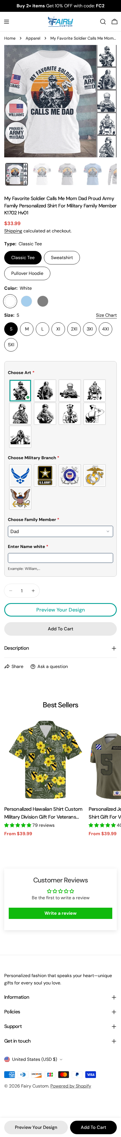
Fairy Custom (34, 1086)
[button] (60, 374)
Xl (58, 329)
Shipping (13, 231)
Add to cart (93, 1127)
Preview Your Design (60, 609)
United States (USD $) (34, 1059)
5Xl (11, 345)
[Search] (103, 21)
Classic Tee (23, 258)
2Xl (74, 329)
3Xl (90, 329)
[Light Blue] (26, 301)
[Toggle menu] (6, 21)
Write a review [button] (60, 913)
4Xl (105, 329)
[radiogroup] (60, 413)
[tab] (16, 174)
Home (9, 38)
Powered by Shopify (70, 1086)
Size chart (106, 315)
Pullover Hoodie (27, 273)
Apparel (33, 38)
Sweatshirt (62, 258)
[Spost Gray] (43, 301)
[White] (10, 301)
